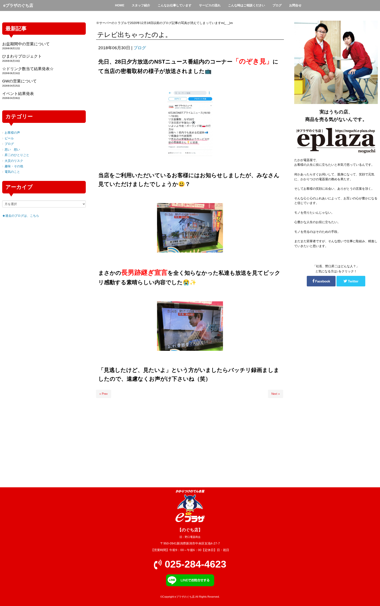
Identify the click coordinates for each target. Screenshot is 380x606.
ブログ (139, 47)
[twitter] (350, 281)
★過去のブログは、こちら (20, 215)
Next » (275, 393)
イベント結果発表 (18, 93)
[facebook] (321, 281)
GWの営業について (19, 81)
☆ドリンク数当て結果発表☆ (28, 69)
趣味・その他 (14, 166)
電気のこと (12, 171)
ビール (9, 138)
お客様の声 (12, 132)
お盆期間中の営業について (26, 44)
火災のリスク (14, 160)
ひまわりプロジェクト (22, 56)
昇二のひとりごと (17, 155)
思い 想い (12, 149)
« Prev (103, 393)
